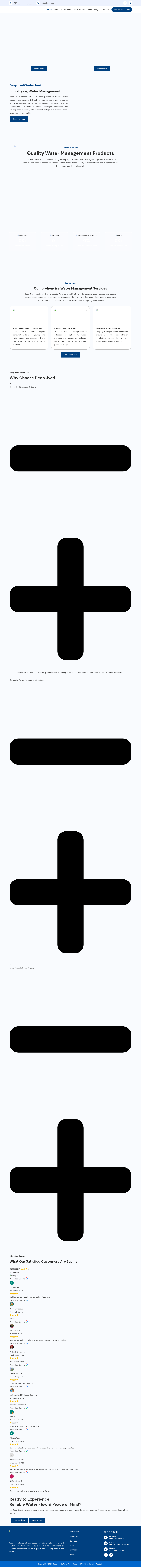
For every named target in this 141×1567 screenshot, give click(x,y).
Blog (96, 9)
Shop (72, 1545)
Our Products (79, 9)
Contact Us (104, 9)
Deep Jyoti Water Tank (62, 1564)
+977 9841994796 (48, 4)
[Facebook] (125, 3)
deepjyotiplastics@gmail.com (120, 1544)
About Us (58, 9)
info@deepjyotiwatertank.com (24, 4)
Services (67, 9)
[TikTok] (131, 3)
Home (49, 9)
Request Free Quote (122, 9)
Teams (89, 9)
